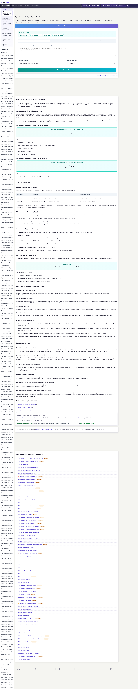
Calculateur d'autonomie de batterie (7, 207)
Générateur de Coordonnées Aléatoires (7, 265)
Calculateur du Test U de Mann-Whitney (28, 562)
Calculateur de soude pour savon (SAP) (7, 442)
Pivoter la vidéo (5, 310)
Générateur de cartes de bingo (7, 187)
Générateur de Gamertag (7, 563)
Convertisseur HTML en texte (7, 515)
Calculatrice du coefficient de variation (28, 491)
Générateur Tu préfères (7, 611)
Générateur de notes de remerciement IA (7, 614)
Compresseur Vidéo (6, 262)
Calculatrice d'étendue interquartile (27, 547)
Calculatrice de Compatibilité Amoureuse (7, 58)
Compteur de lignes (6, 134)
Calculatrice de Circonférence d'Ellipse (7, 384)
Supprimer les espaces (7, 338)
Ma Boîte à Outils (95, 5)
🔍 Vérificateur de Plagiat (7, 278)
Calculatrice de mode (23, 582)
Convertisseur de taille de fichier (7, 179)
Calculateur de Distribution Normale (27, 585)
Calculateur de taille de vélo (7, 477)
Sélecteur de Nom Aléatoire (7, 270)
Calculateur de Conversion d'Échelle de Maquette (7, 331)
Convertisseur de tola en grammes (7, 682)
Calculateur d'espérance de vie (7, 427)
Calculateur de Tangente (7, 460)
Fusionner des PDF (6, 674)
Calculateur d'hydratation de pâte (7, 348)
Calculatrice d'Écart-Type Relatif (26, 618)
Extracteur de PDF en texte (7, 647)
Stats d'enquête (47, 35)
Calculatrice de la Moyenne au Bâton (7, 358)
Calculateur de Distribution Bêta (26, 482)
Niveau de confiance (23, 60)
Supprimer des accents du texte (7, 106)
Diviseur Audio (5, 232)
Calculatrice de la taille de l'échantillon (28, 627)
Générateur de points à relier (7, 189)
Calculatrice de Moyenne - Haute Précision (29, 470)
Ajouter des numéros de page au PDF (7, 657)
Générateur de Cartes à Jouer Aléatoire (7, 149)
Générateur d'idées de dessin (7, 578)
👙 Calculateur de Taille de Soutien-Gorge (7, 247)
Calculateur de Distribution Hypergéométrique (30, 544)
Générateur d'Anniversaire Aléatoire (7, 520)
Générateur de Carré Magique (7, 326)
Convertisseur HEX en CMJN (7, 91)
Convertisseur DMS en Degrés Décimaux (7, 364)
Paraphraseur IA (5, 156)
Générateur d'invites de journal (7, 581)
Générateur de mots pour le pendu (7, 601)
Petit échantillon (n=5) (36, 35)
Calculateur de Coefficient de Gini (26, 535)
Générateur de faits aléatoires (7, 596)
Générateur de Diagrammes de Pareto (28, 597)
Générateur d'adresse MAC (7, 217)
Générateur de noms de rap (7, 568)
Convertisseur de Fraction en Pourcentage (7, 323)
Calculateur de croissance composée (27, 497)
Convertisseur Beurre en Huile (7, 513)
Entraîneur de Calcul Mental (7, 391)
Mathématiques (6, 5)
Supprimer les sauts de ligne (7, 308)
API (61, 669)
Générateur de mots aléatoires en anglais (7, 65)
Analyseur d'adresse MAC (7, 540)
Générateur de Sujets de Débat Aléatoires (7, 177)
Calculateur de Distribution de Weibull (27, 656)
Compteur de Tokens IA (7, 462)
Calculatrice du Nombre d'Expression (7, 159)
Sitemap (49, 669)
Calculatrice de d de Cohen (25, 494)
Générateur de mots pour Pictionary (7, 490)
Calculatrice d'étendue (24, 615)
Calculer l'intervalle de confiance (67, 70)
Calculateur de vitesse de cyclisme (7, 225)
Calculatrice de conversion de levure (7, 386)
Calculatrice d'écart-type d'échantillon (28, 630)
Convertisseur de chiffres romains (7, 283)
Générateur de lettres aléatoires (7, 528)
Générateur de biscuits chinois (7, 576)
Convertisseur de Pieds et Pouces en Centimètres (7, 96)
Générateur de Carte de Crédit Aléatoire (7, 55)
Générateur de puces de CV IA (7, 634)
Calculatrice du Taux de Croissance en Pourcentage (7, 482)
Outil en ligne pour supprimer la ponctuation (7, 131)
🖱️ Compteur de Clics (7, 220)
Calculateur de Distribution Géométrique (28, 529)
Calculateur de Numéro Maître (7, 280)
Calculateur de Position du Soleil (7, 98)
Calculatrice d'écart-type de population (28, 606)
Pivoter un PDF (5, 664)
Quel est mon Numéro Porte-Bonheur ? (7, 417)
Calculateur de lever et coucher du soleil (7, 401)
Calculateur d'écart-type (24, 641)
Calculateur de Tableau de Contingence (28, 505)
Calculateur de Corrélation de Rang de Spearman (30, 638)
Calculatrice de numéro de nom (7, 260)
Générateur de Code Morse (7, 369)
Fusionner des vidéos (6, 86)
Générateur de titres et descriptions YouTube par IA (7, 626)
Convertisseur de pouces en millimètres (7, 485)
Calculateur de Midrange (24, 579)
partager (121, 5)
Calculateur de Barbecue (7, 543)
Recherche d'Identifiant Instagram (7, 93)
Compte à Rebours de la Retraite (7, 235)
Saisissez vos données (35, 45)
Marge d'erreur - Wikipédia (25, 410)
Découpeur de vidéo (6, 126)
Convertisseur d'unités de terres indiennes (7, 684)
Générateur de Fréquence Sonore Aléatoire (7, 222)
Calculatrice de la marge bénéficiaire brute (7, 556)
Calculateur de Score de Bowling (7, 394)
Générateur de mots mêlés (7, 139)
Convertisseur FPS (6, 129)
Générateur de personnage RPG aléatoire (7, 151)
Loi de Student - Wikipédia (25, 407)
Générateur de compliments (7, 586)
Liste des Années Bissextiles (7, 172)
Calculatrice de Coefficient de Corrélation (28, 511)
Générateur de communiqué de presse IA (7, 619)
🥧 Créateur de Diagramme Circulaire (27, 603)
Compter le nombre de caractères (7, 432)
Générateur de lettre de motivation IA (7, 636)
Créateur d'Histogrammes (24, 541)
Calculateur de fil (5, 475)
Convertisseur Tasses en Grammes (7, 518)
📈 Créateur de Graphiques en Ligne (27, 553)
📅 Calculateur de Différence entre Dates (7, 245)
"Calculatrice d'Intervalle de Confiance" (27, 418)
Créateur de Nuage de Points (25, 633)
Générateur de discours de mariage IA (7, 616)
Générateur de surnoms (7, 399)
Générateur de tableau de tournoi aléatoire (7, 533)
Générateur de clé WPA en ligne (7, 316)
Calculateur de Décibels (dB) (7, 472)
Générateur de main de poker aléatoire (7, 449)
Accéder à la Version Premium (102, 669)
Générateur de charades (7, 604)
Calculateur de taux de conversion (27, 508)
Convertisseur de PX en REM (7, 679)
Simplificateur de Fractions (7, 257)
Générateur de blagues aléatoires (7, 593)
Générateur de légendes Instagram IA (7, 629)
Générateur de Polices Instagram (7, 437)
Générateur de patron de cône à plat (7, 169)
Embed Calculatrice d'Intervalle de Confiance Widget (107, 75)
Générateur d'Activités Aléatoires (7, 275)
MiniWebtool (79, 418)
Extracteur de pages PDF (7, 649)
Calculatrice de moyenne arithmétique (28, 467)
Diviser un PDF (5, 672)
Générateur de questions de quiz (7, 599)
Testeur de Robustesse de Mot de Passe (7, 538)
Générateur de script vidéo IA (7, 624)
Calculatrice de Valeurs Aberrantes (27, 591)
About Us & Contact (88, 669)
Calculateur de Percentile (24, 600)
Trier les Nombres (6, 305)
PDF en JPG (4, 669)
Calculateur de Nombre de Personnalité (7, 202)
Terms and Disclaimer (68, 669)
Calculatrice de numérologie (7, 144)
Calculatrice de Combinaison (7, 356)
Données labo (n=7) (24, 35)
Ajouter (85, 5)
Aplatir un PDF (5, 641)
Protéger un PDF (5, 654)
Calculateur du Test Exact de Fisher (27, 523)
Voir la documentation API (87, 423)
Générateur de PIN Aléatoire (7, 452)
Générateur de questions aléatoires (7, 300)
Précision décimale (72, 60)
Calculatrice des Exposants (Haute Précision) (7, 118)
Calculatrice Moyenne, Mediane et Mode (28, 570)
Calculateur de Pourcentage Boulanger (7, 374)
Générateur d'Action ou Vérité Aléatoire (7, 204)
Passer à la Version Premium (109, 5)
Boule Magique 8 (5, 341)
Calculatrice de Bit (6, 381)
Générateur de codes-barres (7, 523)
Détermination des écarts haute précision (28, 653)
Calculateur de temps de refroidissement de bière (7, 293)
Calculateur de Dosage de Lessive (7, 551)
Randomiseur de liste (6, 70)
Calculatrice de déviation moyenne (27, 473)
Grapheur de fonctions (7, 376)
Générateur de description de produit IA (7, 621)
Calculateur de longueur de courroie (7, 237)
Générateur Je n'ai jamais (7, 609)
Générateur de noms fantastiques (7, 573)
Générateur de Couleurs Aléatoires (7, 121)
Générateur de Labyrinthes (7, 199)
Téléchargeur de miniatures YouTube (7, 422)
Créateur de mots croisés (7, 366)
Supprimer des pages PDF (7, 662)
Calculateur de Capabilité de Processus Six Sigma (31, 636)
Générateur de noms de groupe (7, 571)
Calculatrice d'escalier (7, 146)
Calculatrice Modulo (6, 214)
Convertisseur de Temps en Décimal (7, 197)
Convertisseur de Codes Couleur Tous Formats (7, 412)
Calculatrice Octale (6, 361)
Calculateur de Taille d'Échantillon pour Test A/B (30, 458)
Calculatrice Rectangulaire (7, 558)
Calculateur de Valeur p (24, 594)
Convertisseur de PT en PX (7, 677)
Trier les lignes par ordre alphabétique (7, 503)
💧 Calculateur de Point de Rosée (7, 404)
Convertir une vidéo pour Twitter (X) (7, 561)
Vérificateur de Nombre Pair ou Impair (7, 371)
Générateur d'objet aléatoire (7, 288)
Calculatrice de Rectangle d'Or (7, 510)
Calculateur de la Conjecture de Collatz (7, 457)
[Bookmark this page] (127, 6)
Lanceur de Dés (5, 497)
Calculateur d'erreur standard (25, 644)
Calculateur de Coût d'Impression (7, 545)
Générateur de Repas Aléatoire (7, 154)
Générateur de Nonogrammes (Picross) (7, 303)
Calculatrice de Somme (7, 108)
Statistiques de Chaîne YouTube (7, 73)
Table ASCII (4, 535)
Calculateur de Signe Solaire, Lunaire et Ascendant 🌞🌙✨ (7, 76)
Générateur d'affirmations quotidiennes (7, 583)
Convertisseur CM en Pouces (7, 298)
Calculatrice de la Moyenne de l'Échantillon (29, 624)
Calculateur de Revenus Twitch (7, 353)
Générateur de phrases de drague (7, 588)
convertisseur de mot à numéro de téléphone (7, 414)
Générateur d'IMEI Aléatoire (7, 184)
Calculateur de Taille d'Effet (25, 514)
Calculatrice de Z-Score (24, 659)
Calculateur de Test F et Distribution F (27, 520)
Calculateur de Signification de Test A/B (28, 461)
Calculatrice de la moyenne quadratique (28, 621)
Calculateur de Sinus (6, 424)
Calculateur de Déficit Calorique (7, 273)
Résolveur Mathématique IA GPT (44, 429)
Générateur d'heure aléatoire (7, 192)
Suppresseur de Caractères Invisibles (7, 500)
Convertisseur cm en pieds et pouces (7, 63)
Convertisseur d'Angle (7, 285)
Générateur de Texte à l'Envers (7, 182)
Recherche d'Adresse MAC (7, 88)
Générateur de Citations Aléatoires (7, 492)
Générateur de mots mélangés (7, 495)
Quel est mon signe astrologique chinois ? (7, 419)
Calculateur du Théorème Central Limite (6, 44)
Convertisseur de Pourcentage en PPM (7, 116)
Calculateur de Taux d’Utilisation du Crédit (7, 406)
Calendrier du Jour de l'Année (7, 467)
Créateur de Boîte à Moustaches (26, 485)
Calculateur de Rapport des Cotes (26, 588)
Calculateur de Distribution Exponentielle (28, 517)
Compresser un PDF (6, 295)
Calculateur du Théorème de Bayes (27, 479)
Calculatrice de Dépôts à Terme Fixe (7, 508)
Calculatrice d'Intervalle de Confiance (27, 500)
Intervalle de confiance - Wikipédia (27, 404)
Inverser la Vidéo (5, 328)
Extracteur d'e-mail (6, 434)
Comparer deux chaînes (7, 429)
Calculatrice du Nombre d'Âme (7, 141)
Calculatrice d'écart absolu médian (27, 573)
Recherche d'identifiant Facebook (7, 164)
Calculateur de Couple (7, 470)
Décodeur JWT (5, 447)
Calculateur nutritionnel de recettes (7, 343)
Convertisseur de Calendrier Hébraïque (7, 409)
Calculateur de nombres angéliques (7, 113)
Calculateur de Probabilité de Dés (7, 240)
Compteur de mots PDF (7, 652)
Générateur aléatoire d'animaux (7, 209)
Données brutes (34, 40)
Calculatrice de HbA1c (6, 161)
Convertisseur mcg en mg (7, 687)
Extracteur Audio (5, 136)
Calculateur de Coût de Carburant (7, 548)
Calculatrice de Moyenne (24, 568)
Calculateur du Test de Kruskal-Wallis (27, 550)
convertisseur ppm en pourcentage (7, 78)
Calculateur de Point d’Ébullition (7, 505)
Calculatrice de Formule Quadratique (7, 321)
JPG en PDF (4, 667)
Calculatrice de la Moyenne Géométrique (28, 532)
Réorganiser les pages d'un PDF (7, 659)
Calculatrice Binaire (6, 444)
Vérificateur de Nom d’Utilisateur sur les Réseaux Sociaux (7, 227)
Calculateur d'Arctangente (7, 346)
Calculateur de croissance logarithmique (28, 559)
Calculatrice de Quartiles (24, 609)
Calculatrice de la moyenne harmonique (28, 538)
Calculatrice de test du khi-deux (26, 488)
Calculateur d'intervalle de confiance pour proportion (31, 503)
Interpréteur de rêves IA (7, 454)
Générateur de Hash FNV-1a (7, 525)
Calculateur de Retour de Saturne (7, 439)
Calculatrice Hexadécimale (7, 313)
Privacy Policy (78, 669)
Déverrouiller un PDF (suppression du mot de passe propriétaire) (7, 644)
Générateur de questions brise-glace (7, 606)
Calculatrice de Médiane (24, 576)
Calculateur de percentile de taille (7, 103)
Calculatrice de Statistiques (25, 647)
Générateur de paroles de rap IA (7, 639)
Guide (57, 669)
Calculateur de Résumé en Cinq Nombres (28, 526)
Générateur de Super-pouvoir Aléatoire (7, 268)
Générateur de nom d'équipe (7, 566)
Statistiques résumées (67, 40)
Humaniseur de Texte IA (7, 212)
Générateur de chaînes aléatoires (7, 83)
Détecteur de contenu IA (7, 487)
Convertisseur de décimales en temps (7, 81)
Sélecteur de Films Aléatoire (7, 101)
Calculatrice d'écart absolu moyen (26, 565)
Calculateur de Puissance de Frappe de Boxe (7, 553)
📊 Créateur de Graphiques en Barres (27, 476)
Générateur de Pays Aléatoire (7, 530)
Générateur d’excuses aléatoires (7, 336)
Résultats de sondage (58, 35)
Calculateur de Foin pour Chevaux (7, 351)
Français (114, 669)
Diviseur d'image (5, 389)
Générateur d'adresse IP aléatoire (7, 250)
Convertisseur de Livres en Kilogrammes (7, 230)
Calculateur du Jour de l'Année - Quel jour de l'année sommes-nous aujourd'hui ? (7, 60)
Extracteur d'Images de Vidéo (7, 68)
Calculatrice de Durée (6, 124)
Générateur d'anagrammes (7, 252)
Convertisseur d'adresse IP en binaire (7, 242)
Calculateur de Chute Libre (7, 290)
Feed (53, 669)
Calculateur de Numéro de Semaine (7, 166)
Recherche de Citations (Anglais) (7, 255)
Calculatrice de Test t (23, 650)
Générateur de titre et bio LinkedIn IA (7, 631)
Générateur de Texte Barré (7, 465)
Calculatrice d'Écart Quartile (25, 612)
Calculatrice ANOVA (23, 464)
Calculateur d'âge (5, 194)
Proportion (99, 40)
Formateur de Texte (6, 333)
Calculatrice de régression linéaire (27, 556)
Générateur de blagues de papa (7, 591)
